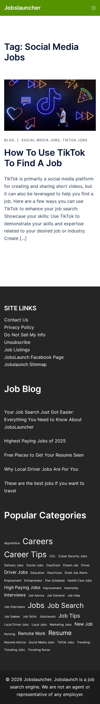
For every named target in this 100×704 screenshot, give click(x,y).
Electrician (54, 573)
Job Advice (36, 595)
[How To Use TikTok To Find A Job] (50, 104)
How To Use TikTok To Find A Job (44, 157)
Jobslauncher (22, 7)
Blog (9, 140)
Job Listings (17, 349)
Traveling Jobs (14, 650)
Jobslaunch (47, 616)
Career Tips (25, 554)
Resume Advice (15, 642)
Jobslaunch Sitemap (25, 364)
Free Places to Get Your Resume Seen (44, 455)
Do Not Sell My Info (25, 334)
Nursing (9, 634)
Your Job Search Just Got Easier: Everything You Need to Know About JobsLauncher (43, 419)
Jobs (36, 605)
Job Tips (69, 615)
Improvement (52, 588)
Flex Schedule (55, 580)
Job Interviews (14, 607)
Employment (12, 580)
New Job (83, 624)
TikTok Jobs (75, 140)
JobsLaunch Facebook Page (34, 357)
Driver (85, 565)
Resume (60, 632)
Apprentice (12, 543)
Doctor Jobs (35, 565)
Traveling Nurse (39, 650)
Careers (37, 541)
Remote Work (32, 633)
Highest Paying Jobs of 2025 (35, 441)
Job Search (65, 605)
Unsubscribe (17, 342)
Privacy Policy (19, 327)
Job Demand (56, 595)
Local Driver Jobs (16, 624)
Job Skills (30, 616)
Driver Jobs (16, 572)
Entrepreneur (33, 580)
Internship (71, 588)
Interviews (15, 595)
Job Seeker (12, 616)
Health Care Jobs (80, 580)
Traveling (83, 642)
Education (37, 573)
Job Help (74, 595)
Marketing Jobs (61, 624)
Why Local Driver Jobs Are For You (41, 469)
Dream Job (70, 565)
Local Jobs (39, 624)
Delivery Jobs (14, 565)
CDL (52, 556)
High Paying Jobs (22, 587)
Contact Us (16, 319)
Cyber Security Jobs (72, 556)
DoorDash (53, 565)
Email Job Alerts (76, 573)
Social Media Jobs (40, 140)
